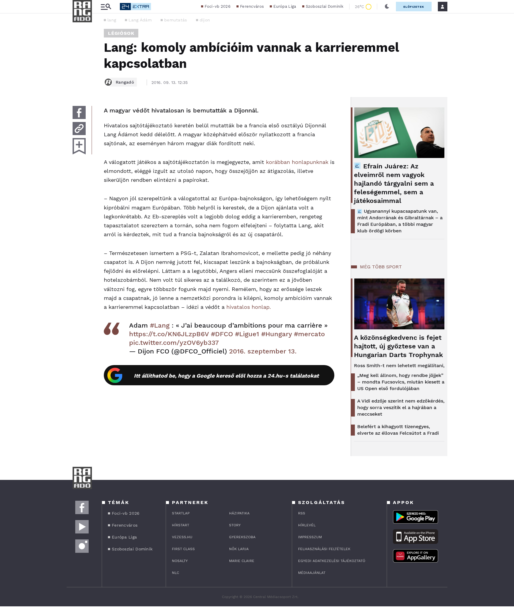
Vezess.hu (182, 537)
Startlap (180, 513)
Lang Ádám (140, 20)
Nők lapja (239, 549)
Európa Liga (284, 6)
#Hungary (276, 334)
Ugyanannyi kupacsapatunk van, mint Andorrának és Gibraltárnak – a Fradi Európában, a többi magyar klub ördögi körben (400, 221)
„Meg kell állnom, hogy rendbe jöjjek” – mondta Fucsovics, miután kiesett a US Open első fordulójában (400, 381)
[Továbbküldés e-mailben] (79, 128)
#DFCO (222, 334)
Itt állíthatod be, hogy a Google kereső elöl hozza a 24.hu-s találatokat (226, 375)
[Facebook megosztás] (79, 112)
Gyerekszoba (242, 537)
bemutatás (175, 20)
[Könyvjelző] (79, 146)
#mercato (309, 334)
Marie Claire (241, 561)
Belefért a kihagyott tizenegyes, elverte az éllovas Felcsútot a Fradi (398, 430)
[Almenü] (106, 6)
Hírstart (180, 525)
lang (111, 20)
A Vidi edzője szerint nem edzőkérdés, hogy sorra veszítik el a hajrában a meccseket (400, 407)
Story (235, 525)
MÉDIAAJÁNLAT (311, 573)
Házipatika (239, 513)
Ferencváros (252, 6)
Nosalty (180, 561)
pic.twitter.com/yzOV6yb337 (174, 342)
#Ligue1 (247, 334)
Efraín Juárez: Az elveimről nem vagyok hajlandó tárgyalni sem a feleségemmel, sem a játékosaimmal (394, 183)
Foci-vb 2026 (218, 6)
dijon (205, 20)
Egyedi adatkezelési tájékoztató (331, 561)
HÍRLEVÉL (307, 525)
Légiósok (121, 33)
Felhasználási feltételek (324, 549)
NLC (175, 573)
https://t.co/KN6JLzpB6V (169, 334)
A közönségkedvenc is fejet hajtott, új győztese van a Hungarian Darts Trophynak (398, 346)
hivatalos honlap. (248, 307)
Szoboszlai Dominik (324, 6)
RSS (301, 513)
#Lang (160, 325)
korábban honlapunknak (297, 162)
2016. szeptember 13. (263, 351)
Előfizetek (413, 6)
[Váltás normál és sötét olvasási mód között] (387, 6)
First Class (183, 549)
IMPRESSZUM (310, 537)
